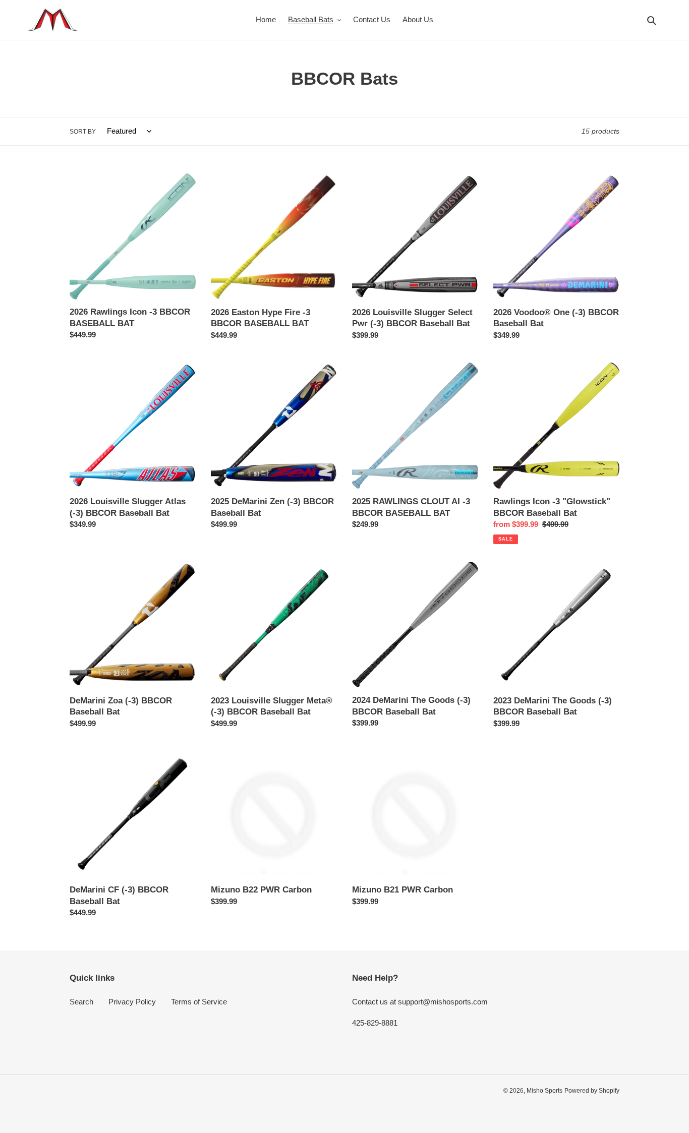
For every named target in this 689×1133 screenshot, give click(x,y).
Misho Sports (544, 1090)
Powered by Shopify (591, 1090)
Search (81, 1001)
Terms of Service (199, 1001)
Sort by (83, 131)
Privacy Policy (132, 1001)
